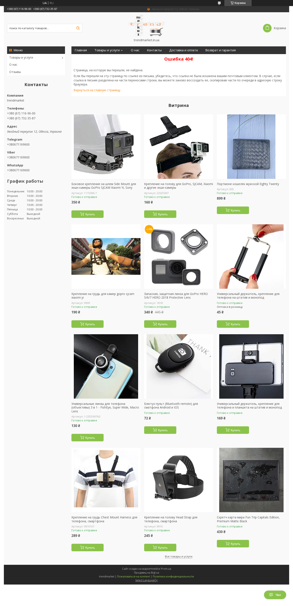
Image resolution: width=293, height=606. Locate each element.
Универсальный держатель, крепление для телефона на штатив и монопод (248, 295)
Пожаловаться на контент (133, 576)
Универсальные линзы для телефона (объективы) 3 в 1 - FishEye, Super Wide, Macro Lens (105, 407)
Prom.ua (166, 569)
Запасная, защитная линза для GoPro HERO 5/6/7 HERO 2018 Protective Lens (176, 295)
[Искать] (78, 28)
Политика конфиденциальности (173, 576)
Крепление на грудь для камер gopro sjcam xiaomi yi (102, 295)
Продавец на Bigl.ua (146, 572)
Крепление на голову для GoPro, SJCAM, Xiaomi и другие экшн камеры (178, 186)
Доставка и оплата (183, 50)
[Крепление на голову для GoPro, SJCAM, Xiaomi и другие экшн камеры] (178, 146)
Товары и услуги (21, 57)
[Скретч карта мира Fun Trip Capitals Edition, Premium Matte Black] (251, 480)
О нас (13, 64)
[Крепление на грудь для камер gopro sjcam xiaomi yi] (105, 256)
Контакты (154, 50)
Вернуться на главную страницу (97, 90)
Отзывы (15, 72)
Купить (90, 214)
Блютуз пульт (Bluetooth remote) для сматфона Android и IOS (171, 405)
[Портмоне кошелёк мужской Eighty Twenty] (251, 146)
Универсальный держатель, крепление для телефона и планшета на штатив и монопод (249, 405)
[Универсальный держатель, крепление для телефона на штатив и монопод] (251, 256)
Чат (278, 595)
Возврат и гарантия (220, 50)
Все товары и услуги (178, 556)
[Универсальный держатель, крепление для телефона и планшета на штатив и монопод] (251, 366)
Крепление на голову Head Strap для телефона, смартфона (170, 519)
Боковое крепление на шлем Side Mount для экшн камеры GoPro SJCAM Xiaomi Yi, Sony (103, 186)
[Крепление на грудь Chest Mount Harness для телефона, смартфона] (105, 480)
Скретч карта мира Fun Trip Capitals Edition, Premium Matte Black (248, 519)
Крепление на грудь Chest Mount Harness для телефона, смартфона (104, 519)
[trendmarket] (146, 25)
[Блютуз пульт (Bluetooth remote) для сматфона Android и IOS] (178, 366)
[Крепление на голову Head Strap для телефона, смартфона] (178, 480)
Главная (81, 50)
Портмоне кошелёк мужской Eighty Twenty (248, 184)
